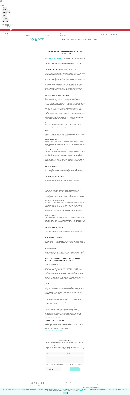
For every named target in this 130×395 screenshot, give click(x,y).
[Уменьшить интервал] (7, 27)
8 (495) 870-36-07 (39, 385)
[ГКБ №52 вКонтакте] (33, 383)
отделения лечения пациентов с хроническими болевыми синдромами (60, 59)
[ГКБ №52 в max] (39, 383)
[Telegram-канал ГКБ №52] (31, 383)
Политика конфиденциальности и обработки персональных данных (40, 386)
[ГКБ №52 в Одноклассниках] (34, 383)
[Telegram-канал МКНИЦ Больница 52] (102, 34)
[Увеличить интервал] (9, 27)
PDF (76, 364)
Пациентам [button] (80, 39)
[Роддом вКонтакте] (113, 34)
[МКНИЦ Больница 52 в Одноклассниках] (105, 34)
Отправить (75, 369)
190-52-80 (27, 35)
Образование (89, 39)
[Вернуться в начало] (38, 39)
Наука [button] (84, 39)
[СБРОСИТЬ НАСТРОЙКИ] (1, 5)
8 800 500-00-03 (64, 35)
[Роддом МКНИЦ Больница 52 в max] (114, 34)
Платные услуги (73, 39)
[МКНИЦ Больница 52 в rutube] (107, 34)
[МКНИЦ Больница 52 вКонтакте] (103, 34)
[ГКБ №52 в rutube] (37, 383)
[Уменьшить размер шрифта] (10, 24)
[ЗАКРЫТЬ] (3, 5)
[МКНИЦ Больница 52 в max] (109, 34)
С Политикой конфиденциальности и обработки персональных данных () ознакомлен (64, 364)
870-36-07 (8, 35)
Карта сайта (69, 382)
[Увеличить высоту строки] (11, 25)
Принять (65, 392)
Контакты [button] (95, 39)
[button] (99, 39)
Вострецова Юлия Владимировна (56, 58)
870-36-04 (45, 35)
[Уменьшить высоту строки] (10, 25)
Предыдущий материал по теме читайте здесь (54, 330)
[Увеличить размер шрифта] (12, 24)
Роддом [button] (67, 39)
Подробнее (81, 390)
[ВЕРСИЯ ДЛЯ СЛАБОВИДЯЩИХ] (1, 1)
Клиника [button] (63, 39)
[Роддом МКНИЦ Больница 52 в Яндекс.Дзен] (116, 34)
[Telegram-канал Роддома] (111, 34)
